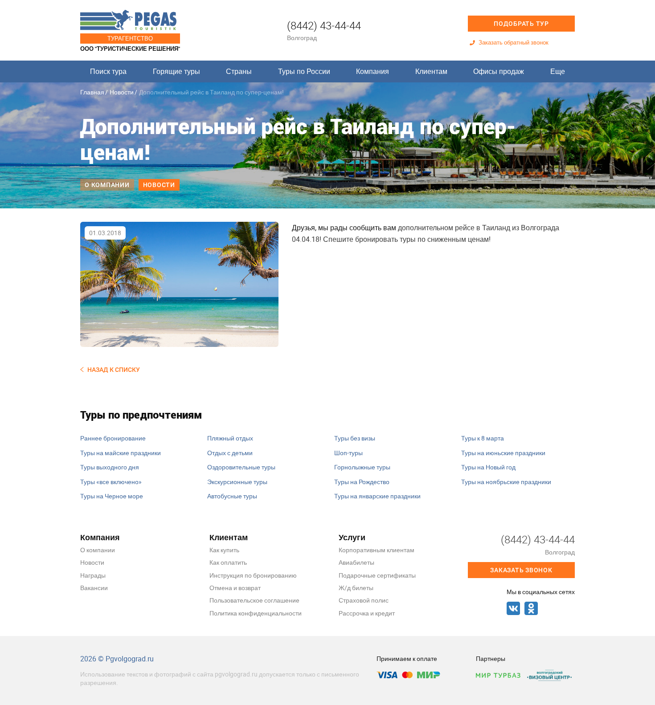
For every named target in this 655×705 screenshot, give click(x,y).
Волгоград (302, 37)
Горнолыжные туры (362, 467)
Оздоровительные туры (241, 467)
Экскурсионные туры (237, 481)
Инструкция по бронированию (253, 575)
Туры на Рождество (361, 481)
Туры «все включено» (111, 481)
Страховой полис (364, 600)
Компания (372, 71)
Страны (239, 71)
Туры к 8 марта (482, 438)
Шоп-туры (348, 452)
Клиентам (431, 71)
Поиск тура (108, 71)
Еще (557, 71)
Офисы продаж (498, 71)
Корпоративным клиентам (376, 550)
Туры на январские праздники (377, 496)
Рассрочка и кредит (367, 613)
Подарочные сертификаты (377, 575)
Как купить (224, 550)
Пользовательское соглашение (254, 600)
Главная (92, 92)
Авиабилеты (356, 562)
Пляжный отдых (230, 438)
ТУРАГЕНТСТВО (130, 38)
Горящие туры (176, 71)
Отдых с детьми (230, 452)
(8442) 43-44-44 (324, 25)
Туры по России (304, 71)
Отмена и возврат (235, 587)
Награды (93, 575)
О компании (107, 184)
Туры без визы (354, 438)
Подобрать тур (521, 23)
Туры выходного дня (109, 467)
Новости (122, 92)
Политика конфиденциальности (255, 613)
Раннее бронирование (113, 438)
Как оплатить (228, 562)
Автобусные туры (232, 496)
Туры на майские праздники (120, 452)
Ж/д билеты (356, 587)
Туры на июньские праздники (503, 452)
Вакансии (94, 587)
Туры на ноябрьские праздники (506, 481)
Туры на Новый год (488, 467)
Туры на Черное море (111, 496)
